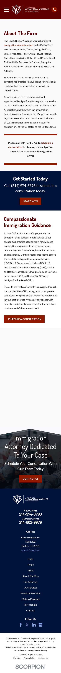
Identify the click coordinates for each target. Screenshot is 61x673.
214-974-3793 (30, 514)
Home (31, 564)
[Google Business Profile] (40, 625)
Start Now (30, 201)
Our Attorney (30, 581)
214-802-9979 (30, 522)
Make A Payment (30, 599)
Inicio (30, 570)
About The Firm (31, 576)
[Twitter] (27, 625)
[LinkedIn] (34, 625)
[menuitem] (16, 658)
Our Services (30, 587)
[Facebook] (21, 625)
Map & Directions (30, 550)
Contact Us (30, 478)
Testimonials (30, 604)
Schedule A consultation (24, 319)
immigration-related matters (18, 45)
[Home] (30, 9)
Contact (30, 610)
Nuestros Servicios (30, 593)
